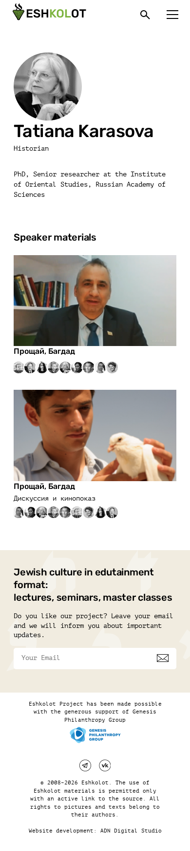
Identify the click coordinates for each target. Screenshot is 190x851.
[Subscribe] (163, 658)
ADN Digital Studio (131, 831)
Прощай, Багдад (44, 351)
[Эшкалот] (48, 14)
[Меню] (172, 14)
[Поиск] (145, 14)
